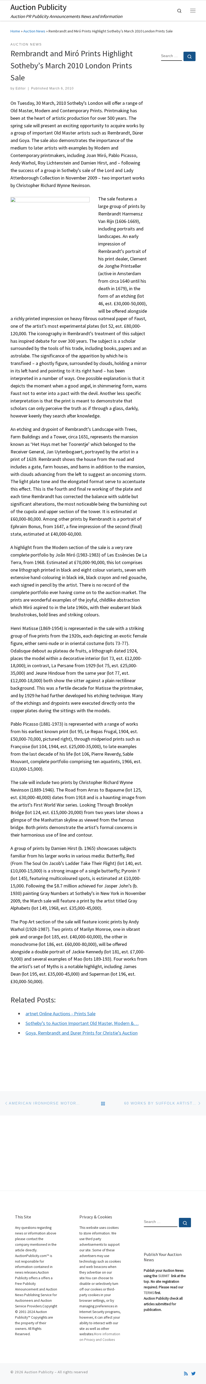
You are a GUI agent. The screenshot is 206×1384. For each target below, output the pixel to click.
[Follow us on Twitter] (193, 1373)
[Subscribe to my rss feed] (186, 1373)
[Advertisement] (178, 152)
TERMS (149, 1292)
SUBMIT (164, 1276)
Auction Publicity (39, 1372)
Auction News (34, 31)
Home (15, 31)
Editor (21, 88)
